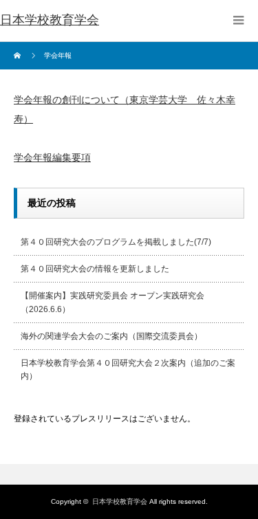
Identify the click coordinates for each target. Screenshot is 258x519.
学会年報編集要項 (52, 157)
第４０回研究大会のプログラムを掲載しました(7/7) (116, 242)
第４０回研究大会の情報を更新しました (95, 269)
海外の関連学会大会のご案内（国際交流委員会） (111, 336)
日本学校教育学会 (49, 20)
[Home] (19, 55)
